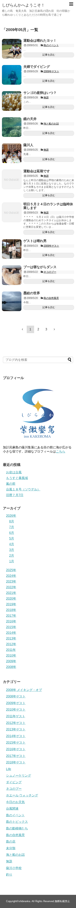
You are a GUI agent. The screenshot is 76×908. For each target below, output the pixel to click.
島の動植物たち (17, 828)
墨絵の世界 (31, 293)
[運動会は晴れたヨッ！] (11, 49)
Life (8, 769)
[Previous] (22, 329)
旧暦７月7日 (14, 495)
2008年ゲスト (16, 696)
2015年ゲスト (16, 742)
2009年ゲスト (51, 71)
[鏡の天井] (11, 127)
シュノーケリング (18, 775)
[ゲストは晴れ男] (11, 249)
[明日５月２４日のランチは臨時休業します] (11, 212)
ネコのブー (50, 271)
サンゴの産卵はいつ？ (40, 93)
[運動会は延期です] (11, 179)
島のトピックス (17, 821)
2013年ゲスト (16, 729)
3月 (11, 550)
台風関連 (12, 808)
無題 (46, 97)
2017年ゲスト (16, 756)
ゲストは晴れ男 (35, 241)
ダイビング (14, 782)
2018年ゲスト (16, 762)
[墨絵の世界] (11, 301)
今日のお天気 (15, 802)
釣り (9, 874)
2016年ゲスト (16, 749)
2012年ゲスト (16, 723)
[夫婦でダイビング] (11, 75)
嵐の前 (10, 483)
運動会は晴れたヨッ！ (40, 40)
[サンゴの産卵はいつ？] (11, 101)
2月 (11, 555)
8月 (11, 521)
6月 (11, 532)
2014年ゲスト (16, 736)
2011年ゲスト (15, 716)
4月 (11, 544)
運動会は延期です (36, 171)
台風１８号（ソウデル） (23, 489)
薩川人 (28, 145)
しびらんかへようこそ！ (23, 5)
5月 (11, 538)
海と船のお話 (51, 123)
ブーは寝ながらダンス (40, 267)
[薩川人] (11, 153)
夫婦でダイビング (36, 67)
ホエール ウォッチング (22, 795)
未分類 (10, 848)
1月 (11, 561)
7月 (11, 527)
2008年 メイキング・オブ (24, 690)
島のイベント (51, 45)
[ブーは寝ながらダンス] (11, 275)
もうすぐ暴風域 (17, 478)
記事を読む (48, 54)
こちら (60, 451)
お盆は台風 (14, 472)
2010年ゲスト (16, 709)
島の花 (10, 841)
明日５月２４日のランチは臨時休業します (48, 206)
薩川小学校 (14, 868)
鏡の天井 (30, 119)
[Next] (54, 329)
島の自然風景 (51, 298)
